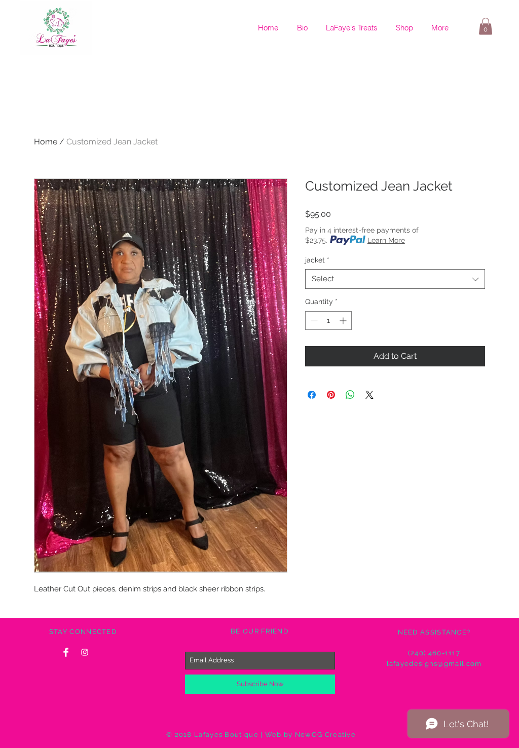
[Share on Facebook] (312, 395)
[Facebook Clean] (65, 652)
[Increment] (344, 320)
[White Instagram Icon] (84, 652)
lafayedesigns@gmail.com (434, 663)
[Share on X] (369, 395)
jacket (317, 260)
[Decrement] (313, 320)
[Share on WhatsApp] (350, 395)
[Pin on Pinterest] (331, 395)
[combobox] (395, 279)
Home (45, 141)
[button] (485, 26)
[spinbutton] (328, 320)
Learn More (386, 240)
